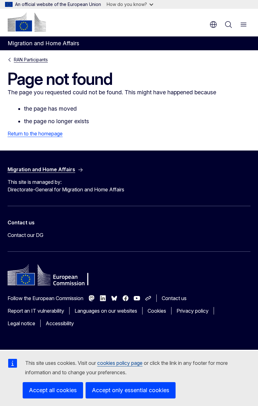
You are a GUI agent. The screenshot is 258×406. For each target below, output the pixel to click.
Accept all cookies (53, 390)
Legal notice (21, 323)
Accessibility (60, 323)
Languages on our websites (106, 311)
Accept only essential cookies (130, 390)
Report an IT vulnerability (36, 311)
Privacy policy (193, 311)
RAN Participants (31, 59)
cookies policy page (120, 363)
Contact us (174, 298)
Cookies (157, 311)
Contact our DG (25, 235)
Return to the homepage (35, 133)
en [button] (213, 24)
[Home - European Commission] (27, 22)
